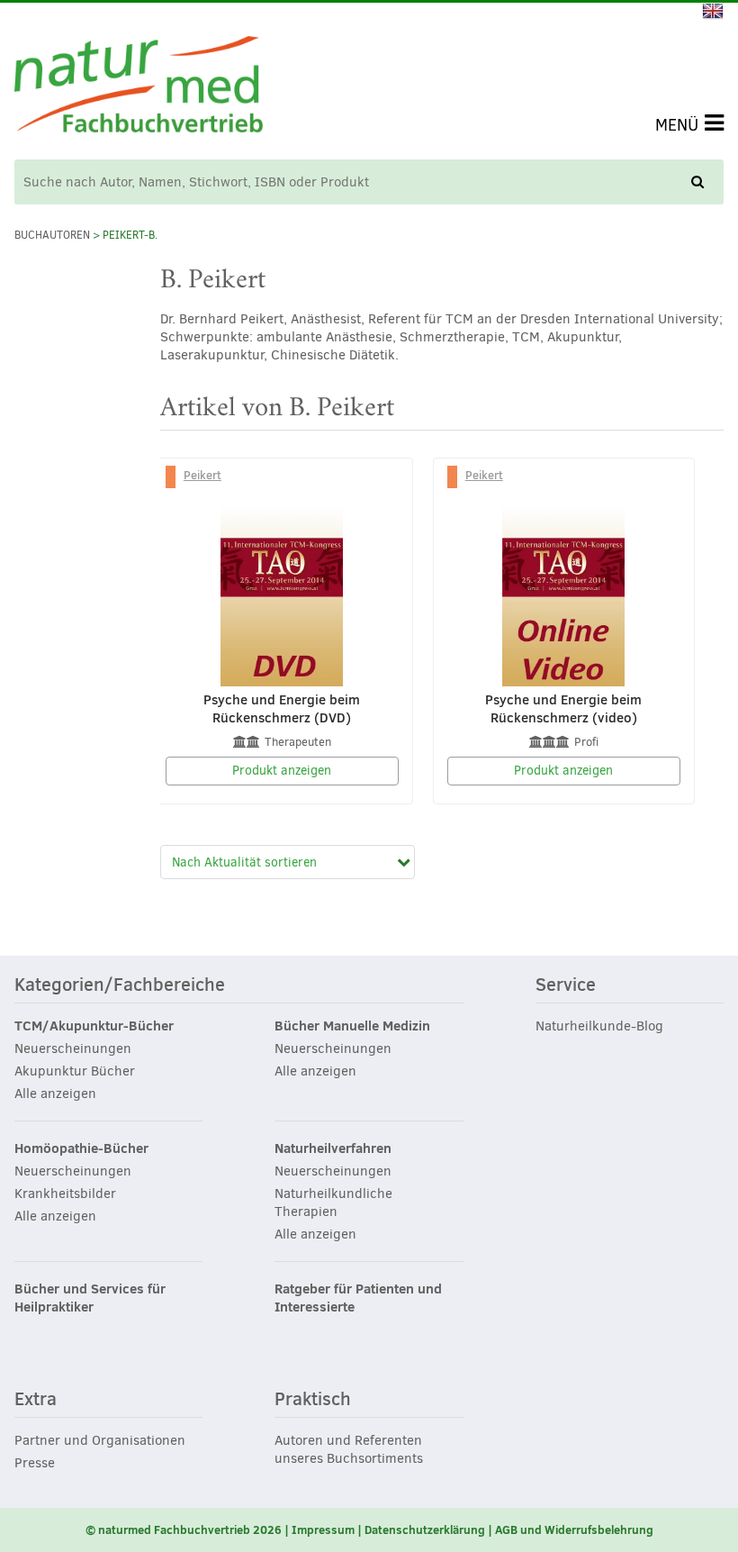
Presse (34, 1463)
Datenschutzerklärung (424, 1529)
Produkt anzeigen (281, 770)
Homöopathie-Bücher (81, 1148)
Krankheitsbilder (65, 1193)
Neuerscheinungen (72, 1048)
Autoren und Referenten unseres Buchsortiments (348, 1449)
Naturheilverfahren (333, 1148)
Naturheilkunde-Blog (599, 1026)
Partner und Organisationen (99, 1440)
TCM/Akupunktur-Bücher (94, 1026)
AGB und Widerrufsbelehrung (574, 1529)
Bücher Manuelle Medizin (352, 1026)
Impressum (323, 1529)
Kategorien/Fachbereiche (119, 985)
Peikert (202, 475)
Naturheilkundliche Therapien (333, 1202)
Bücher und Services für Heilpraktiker (90, 1298)
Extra (35, 1399)
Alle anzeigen (55, 1094)
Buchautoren (52, 235)
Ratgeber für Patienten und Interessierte (358, 1298)
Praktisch (312, 1399)
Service (566, 985)
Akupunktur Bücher (74, 1071)
